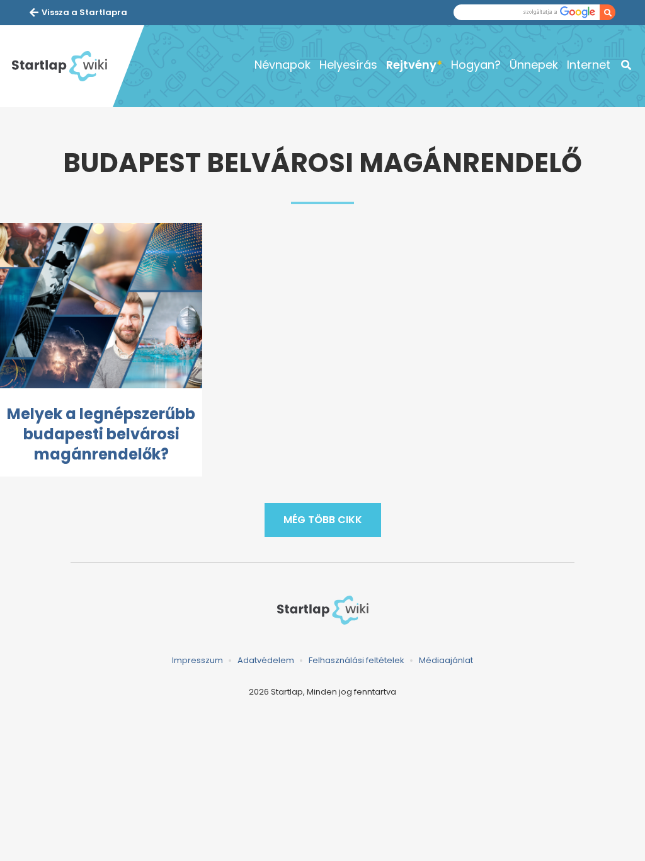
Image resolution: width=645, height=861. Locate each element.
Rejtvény (411, 64)
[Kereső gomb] (607, 12)
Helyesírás (348, 64)
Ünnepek (534, 64)
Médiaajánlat (446, 660)
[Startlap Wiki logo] (322, 610)
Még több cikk (322, 519)
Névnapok (282, 64)
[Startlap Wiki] (59, 66)
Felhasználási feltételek (356, 660)
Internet (588, 64)
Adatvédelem (265, 660)
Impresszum (197, 660)
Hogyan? (476, 64)
